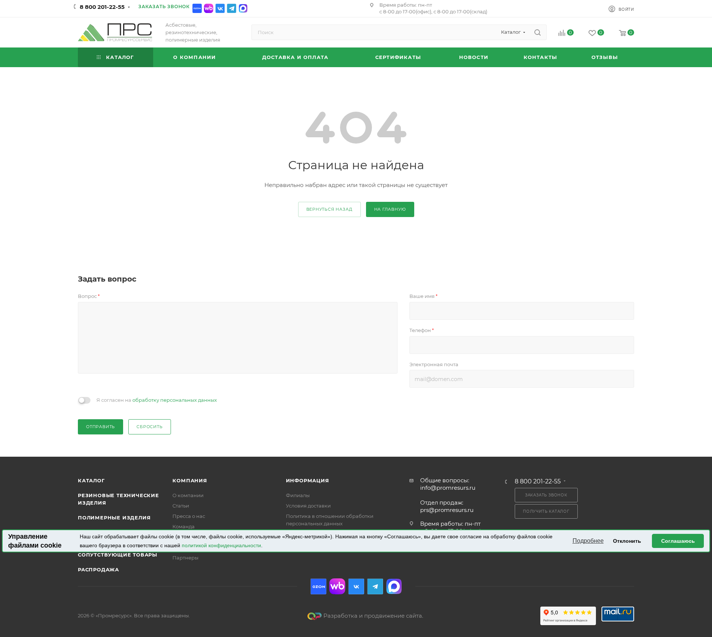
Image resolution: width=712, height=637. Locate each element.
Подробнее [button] (588, 541)
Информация (307, 480)
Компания (189, 480)
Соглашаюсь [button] (678, 541)
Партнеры (185, 558)
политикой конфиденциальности (221, 545)
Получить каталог (546, 511)
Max (243, 8)
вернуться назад (329, 209)
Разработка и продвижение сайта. (373, 615)
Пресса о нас (188, 516)
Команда (183, 526)
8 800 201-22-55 (102, 6)
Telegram (231, 8)
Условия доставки (308, 506)
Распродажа (98, 569)
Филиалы (298, 495)
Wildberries (208, 8)
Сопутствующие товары (117, 555)
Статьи (180, 506)
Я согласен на (156, 400)
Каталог (91, 480)
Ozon (197, 8)
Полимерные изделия (114, 518)
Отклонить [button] (627, 541)
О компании (188, 495)
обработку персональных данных (174, 400)
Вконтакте (220, 8)
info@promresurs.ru (447, 487)
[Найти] (537, 32)
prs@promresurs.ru (447, 509)
